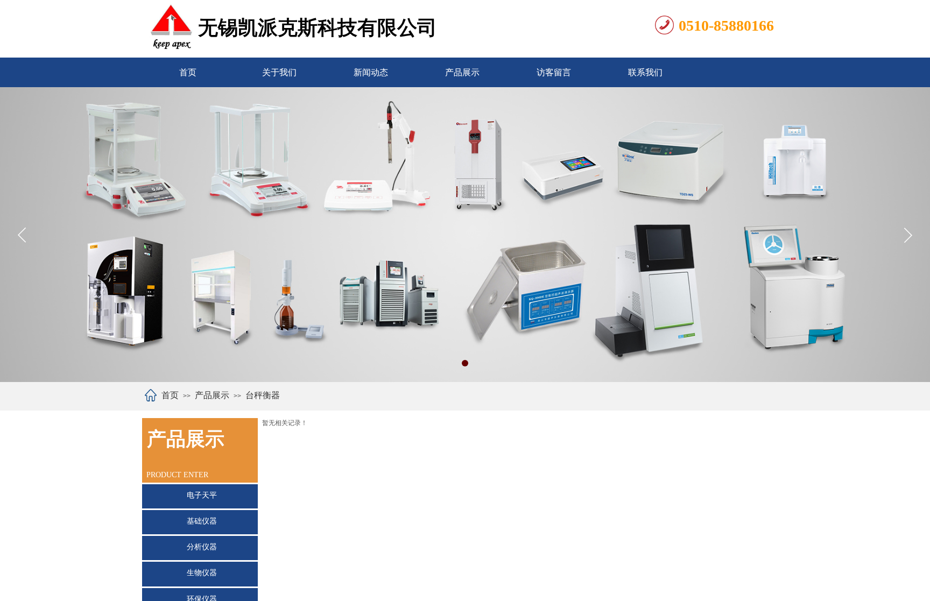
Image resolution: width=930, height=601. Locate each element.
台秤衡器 (262, 395)
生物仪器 (202, 573)
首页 (187, 72)
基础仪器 (202, 521)
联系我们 (645, 72)
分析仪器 (202, 547)
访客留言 (554, 72)
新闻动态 (371, 72)
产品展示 (462, 72)
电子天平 (202, 495)
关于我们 (279, 72)
